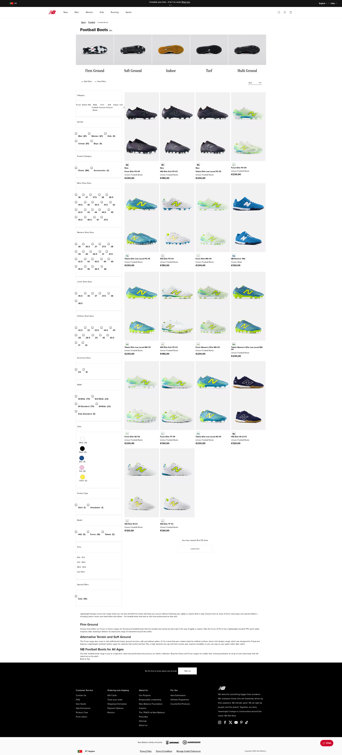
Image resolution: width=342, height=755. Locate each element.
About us (143, 725)
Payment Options (115, 708)
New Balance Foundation (150, 704)
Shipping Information (117, 704)
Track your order (115, 699)
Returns (111, 712)
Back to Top (85, 659)
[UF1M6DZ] (198, 255)
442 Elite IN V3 (131, 524)
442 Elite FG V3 (167, 259)
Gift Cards (112, 695)
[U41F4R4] (163, 255)
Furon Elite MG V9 (203, 259)
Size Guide (81, 704)
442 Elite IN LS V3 (239, 437)
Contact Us (81, 695)
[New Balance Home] (53, 12)
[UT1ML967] (127, 344)
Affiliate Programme (179, 699)
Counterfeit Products (180, 704)
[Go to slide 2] (172, 5)
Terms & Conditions (164, 751)
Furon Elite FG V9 (132, 171)
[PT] (10, 3)
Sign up (187, 671)
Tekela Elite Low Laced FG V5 (208, 171)
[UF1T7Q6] (163, 433)
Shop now (186, 2)
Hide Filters (88, 81)
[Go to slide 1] (170, 5)
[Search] (279, 12)
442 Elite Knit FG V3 (169, 171)
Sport (83, 22)
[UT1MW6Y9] (234, 344)
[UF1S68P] (127, 433)
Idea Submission (178, 695)
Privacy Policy (145, 751)
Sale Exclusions (83, 708)
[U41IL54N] (234, 433)
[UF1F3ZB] (127, 164)
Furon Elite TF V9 (167, 437)
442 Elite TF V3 (166, 524)
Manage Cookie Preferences (188, 751)
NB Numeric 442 (238, 259)
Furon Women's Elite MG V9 (208, 347)
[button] (285, 12)
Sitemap (143, 721)
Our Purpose (145, 695)
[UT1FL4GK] (127, 255)
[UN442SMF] (234, 255)
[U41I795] (127, 521)
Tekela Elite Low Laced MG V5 (138, 347)
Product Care (82, 712)
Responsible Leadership (150, 699)
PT (90, 751)
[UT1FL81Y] (198, 164)
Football (91, 22)
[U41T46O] (163, 521)
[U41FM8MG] (163, 344)
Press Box (143, 716)
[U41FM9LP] (163, 164)
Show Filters (101, 81)
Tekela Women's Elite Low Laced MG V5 (247, 348)
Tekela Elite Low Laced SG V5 (208, 437)
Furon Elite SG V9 (132, 437)
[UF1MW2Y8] (198, 344)
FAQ (78, 699)
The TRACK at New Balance (152, 712)
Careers (142, 708)
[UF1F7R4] (234, 164)
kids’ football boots (91, 654)
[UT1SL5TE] (198, 433)
